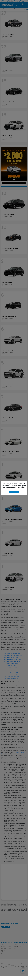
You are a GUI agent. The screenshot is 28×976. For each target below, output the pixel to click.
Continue (14, 492)
